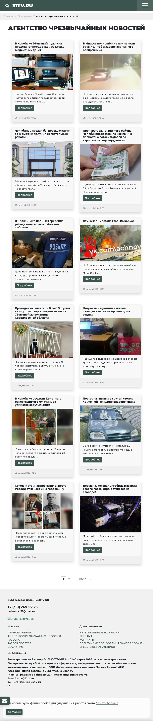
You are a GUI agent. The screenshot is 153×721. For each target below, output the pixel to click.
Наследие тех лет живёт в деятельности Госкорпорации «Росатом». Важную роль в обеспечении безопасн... (40, 536)
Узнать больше (107, 703)
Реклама (85, 636)
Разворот (15, 639)
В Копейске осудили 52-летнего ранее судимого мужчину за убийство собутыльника (38, 401)
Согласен (14, 711)
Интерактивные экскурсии (99, 632)
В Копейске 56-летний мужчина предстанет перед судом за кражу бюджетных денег (39, 46)
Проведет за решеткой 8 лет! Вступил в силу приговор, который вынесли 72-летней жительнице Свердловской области (42, 313)
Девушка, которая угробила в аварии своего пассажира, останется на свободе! (110, 489)
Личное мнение (19, 632)
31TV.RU (22, 6)
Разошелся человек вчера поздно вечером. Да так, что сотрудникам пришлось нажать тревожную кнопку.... (110, 362)
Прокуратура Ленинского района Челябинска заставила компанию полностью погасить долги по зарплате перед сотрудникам (107, 135)
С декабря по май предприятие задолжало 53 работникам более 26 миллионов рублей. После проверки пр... (109, 188)
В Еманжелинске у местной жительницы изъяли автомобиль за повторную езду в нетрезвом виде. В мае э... (107, 449)
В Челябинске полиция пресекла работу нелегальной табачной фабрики (39, 224)
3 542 (82, 579)
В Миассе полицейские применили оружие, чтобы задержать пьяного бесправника (109, 46)
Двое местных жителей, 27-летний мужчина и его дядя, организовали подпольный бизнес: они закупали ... (42, 275)
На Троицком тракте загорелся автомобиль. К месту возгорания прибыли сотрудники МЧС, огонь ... (109, 268)
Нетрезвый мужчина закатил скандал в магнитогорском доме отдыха (106, 311)
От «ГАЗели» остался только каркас (108, 221)
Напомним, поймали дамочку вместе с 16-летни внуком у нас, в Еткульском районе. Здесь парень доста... (40, 365)
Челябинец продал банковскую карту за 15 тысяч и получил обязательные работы (42, 134)
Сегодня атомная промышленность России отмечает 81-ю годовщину (40, 487)
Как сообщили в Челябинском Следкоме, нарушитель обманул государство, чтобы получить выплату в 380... (40, 98)
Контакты (86, 639)
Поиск (57, 13)
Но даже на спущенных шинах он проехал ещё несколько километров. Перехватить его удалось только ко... (108, 98)
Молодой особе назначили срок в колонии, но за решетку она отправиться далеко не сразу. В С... (109, 540)
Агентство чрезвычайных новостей (34, 636)
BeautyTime (16, 646)
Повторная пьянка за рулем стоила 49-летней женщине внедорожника (109, 400)
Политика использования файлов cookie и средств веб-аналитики (111, 645)
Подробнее (24, 107)
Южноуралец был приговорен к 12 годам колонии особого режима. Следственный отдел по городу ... (40, 453)
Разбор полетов (19, 643)
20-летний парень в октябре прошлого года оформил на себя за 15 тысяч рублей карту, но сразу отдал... (42, 185)
